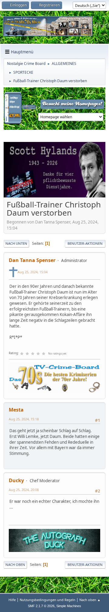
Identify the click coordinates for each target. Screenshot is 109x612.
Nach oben (15, 564)
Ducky (16, 480)
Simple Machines (68, 606)
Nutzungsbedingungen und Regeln (47, 599)
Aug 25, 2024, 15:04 (33, 272)
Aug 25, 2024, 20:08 (24, 489)
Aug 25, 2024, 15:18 (24, 419)
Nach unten (16, 243)
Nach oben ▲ (90, 599)
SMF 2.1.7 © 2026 (41, 606)
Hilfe (12, 599)
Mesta (16, 409)
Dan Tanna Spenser (32, 260)
